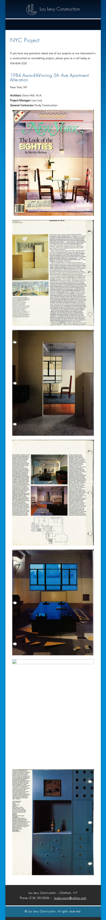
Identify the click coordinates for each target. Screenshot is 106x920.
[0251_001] (53, 215)
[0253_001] (53, 434)
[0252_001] (53, 325)
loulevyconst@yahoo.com (70, 898)
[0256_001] (53, 663)
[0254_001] (53, 544)
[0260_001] (53, 874)
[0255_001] (53, 654)
